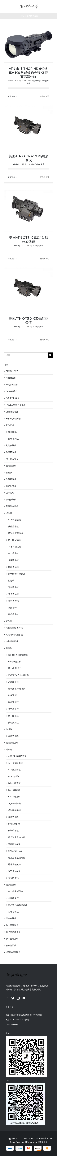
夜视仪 (9, 472)
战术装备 (10, 493)
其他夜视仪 (11, 445)
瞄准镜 (9, 749)
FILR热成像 (13, 776)
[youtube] (24, 998)
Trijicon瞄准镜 (14, 803)
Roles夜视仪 (12, 391)
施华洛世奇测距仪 (16, 688)
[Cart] (53, 6)
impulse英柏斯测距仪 (18, 655)
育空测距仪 (13, 709)
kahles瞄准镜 (14, 783)
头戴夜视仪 (11, 479)
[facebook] (7, 998)
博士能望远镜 (14, 540)
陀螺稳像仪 (13, 911)
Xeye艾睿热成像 (13, 418)
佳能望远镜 (13, 526)
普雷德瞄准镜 (12, 506)
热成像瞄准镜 (12, 743)
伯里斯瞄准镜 (14, 810)
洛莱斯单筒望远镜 (14, 628)
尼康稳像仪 (13, 898)
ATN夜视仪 (11, 378)
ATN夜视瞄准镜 (34, 81)
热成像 (9, 729)
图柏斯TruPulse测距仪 (18, 675)
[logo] (29, 5)
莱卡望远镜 (13, 594)
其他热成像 (13, 817)
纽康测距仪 (13, 695)
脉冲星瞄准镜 (12, 938)
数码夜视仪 (11, 499)
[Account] (48, 6)
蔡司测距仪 (13, 722)
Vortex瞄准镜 (12, 412)
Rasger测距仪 (14, 661)
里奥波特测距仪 (13, 952)
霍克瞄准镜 (13, 878)
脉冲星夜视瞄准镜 (16, 857)
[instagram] (18, 998)
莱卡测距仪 (13, 716)
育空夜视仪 (11, 918)
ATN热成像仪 (38, 164)
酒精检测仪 (13, 438)
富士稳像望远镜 (15, 891)
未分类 (9, 621)
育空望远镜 (13, 587)
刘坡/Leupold (14, 824)
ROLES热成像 (12, 398)
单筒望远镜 (16, 546)
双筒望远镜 (11, 466)
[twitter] (12, 998)
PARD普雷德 (14, 790)
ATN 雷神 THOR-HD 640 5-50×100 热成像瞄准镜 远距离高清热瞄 (28, 73)
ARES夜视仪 (12, 371)
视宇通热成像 (14, 871)
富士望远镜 (13, 553)
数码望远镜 (13, 567)
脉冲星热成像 (14, 864)
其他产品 (10, 425)
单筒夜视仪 (11, 452)
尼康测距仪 (13, 682)
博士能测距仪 (14, 668)
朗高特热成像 (14, 844)
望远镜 (9, 513)
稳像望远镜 (11, 885)
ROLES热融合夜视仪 (16, 405)
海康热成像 (13, 736)
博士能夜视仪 (12, 459)
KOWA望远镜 (14, 519)
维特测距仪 (13, 702)
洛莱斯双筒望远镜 (14, 634)
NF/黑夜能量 (12, 384)
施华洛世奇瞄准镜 (16, 837)
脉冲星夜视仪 (12, 925)
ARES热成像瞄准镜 (17, 756)
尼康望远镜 (13, 560)
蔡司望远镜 (13, 601)
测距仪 (9, 648)
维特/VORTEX (15, 851)
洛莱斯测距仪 (12, 641)
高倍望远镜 (13, 614)
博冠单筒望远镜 (15, 533)
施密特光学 (43, 1138)
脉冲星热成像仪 (13, 932)
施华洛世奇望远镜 (16, 574)
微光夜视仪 (11, 486)
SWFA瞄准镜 (14, 796)
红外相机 (12, 432)
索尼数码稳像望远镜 (17, 905)
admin (10, 81)
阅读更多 (11, 96)
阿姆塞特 (12, 607)
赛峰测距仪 (11, 945)
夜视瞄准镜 (13, 830)
